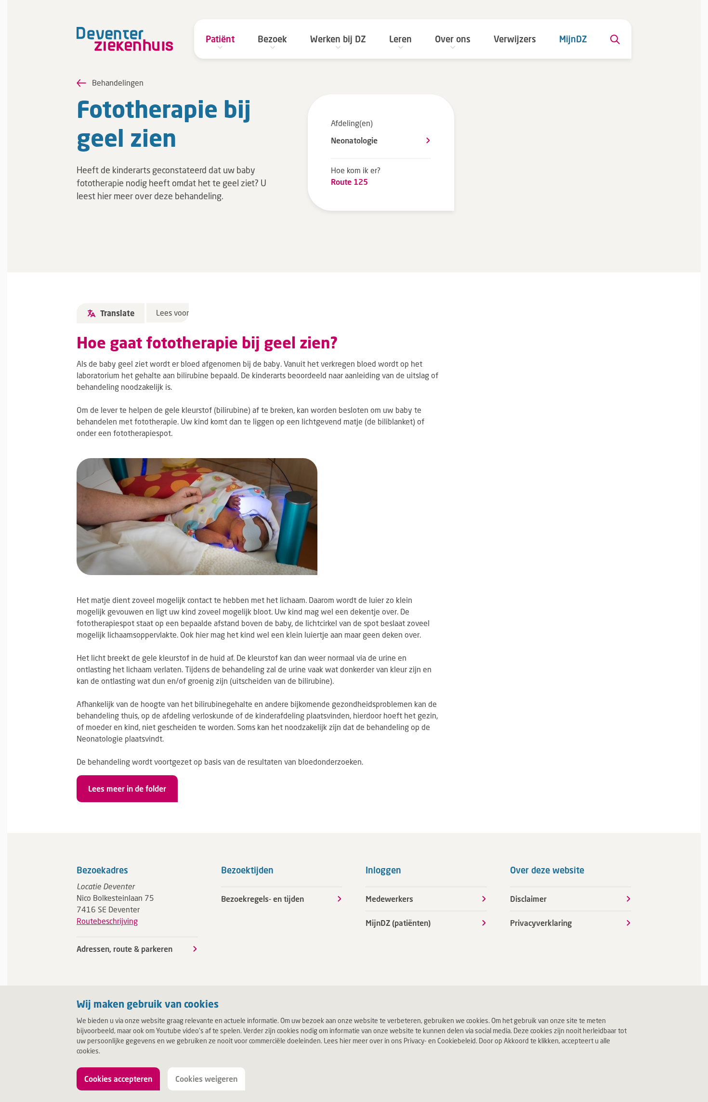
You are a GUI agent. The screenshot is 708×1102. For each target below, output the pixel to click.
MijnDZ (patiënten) (398, 922)
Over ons (453, 39)
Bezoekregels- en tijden (262, 898)
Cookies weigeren (206, 1078)
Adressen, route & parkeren (124, 948)
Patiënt (220, 39)
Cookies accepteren (118, 1078)
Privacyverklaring (541, 922)
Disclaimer (528, 898)
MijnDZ (573, 39)
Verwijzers (515, 39)
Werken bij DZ (338, 39)
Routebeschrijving (107, 920)
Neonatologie (354, 140)
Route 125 (349, 181)
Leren (400, 39)
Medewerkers (389, 898)
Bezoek (272, 39)
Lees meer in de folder (127, 788)
